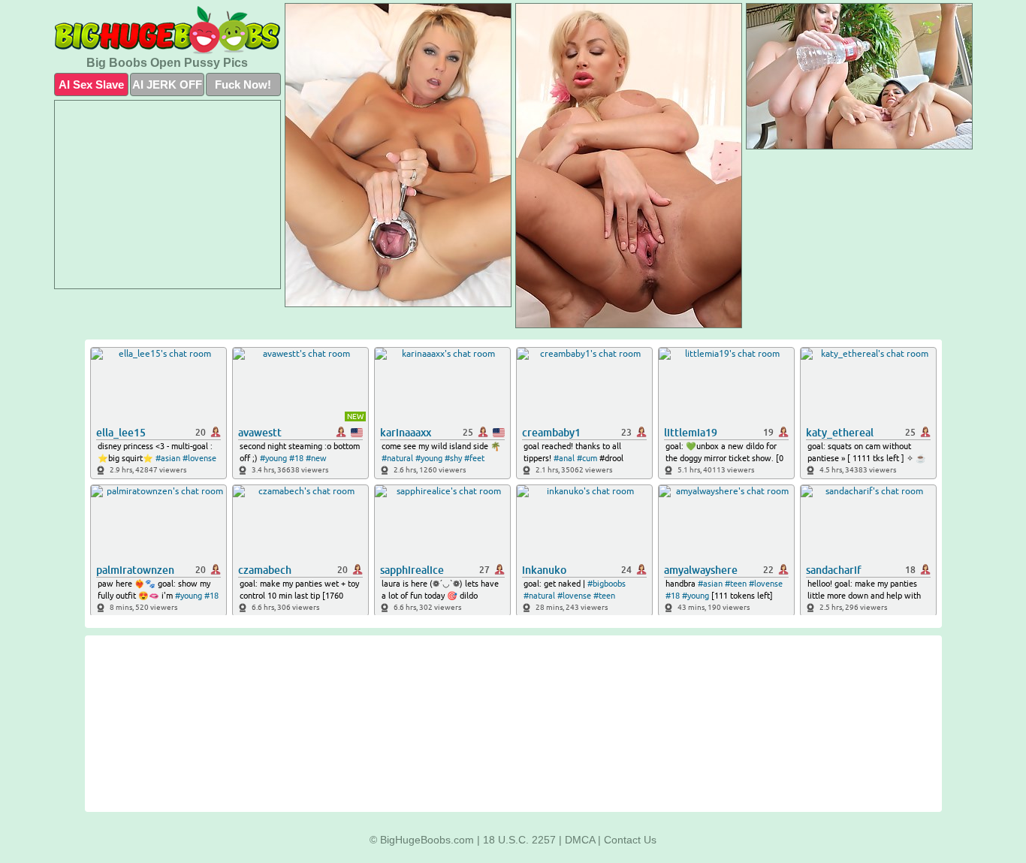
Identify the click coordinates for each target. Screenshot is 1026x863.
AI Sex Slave (91, 84)
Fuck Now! (243, 84)
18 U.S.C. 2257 (519, 840)
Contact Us (630, 840)
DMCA (580, 840)
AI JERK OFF (167, 84)
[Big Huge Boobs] (167, 30)
